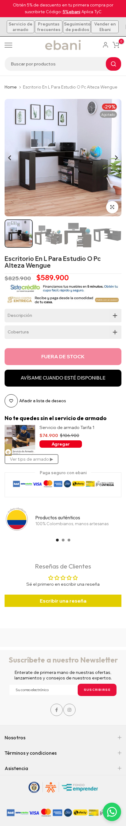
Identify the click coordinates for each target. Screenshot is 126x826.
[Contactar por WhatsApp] (112, 812)
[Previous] (14, 157)
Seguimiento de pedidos (77, 27)
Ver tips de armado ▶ (31, 459)
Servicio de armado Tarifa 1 (66, 427)
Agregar (61, 444)
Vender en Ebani (105, 27)
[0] (116, 44)
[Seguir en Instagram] (69, 710)
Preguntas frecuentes (48, 27)
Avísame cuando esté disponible (63, 378)
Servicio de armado (20, 27)
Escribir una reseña (63, 601)
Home (11, 87)
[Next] (112, 157)
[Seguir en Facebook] (56, 710)
